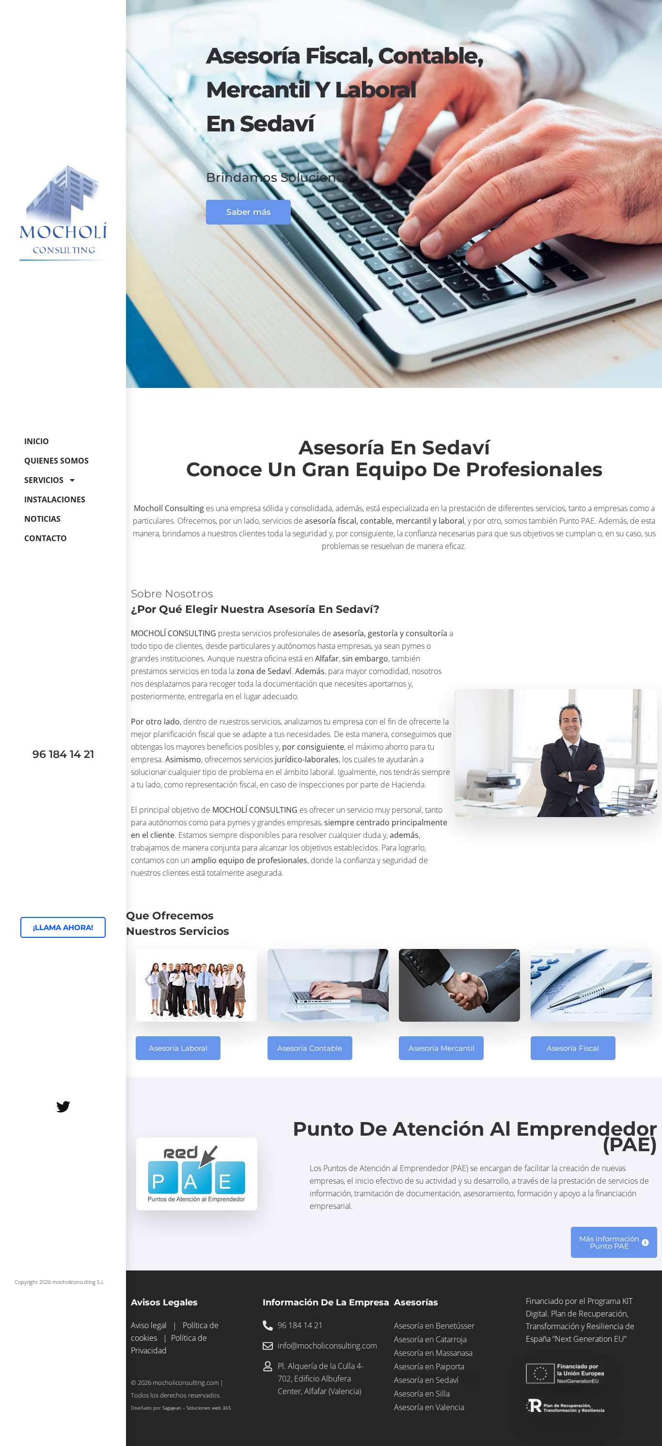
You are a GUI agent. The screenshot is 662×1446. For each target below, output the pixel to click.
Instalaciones (54, 499)
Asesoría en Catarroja (430, 1339)
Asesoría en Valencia (429, 1407)
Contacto (45, 538)
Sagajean (171, 1407)
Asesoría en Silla (422, 1393)
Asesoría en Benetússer (434, 1325)
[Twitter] (63, 1107)
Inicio (36, 441)
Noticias (42, 519)
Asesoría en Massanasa (433, 1353)
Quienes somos (56, 460)
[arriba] (634, 1415)
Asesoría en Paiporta (429, 1366)
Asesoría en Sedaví (426, 1380)
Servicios (43, 480)
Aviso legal (149, 1325)
